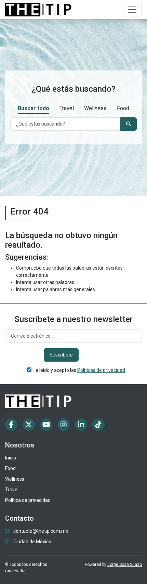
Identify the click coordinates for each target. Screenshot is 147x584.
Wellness (95, 108)
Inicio (10, 457)
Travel (66, 108)
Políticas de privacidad (101, 370)
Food (123, 108)
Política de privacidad (28, 500)
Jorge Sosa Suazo (124, 564)
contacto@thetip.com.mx (40, 531)
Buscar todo (33, 108)
